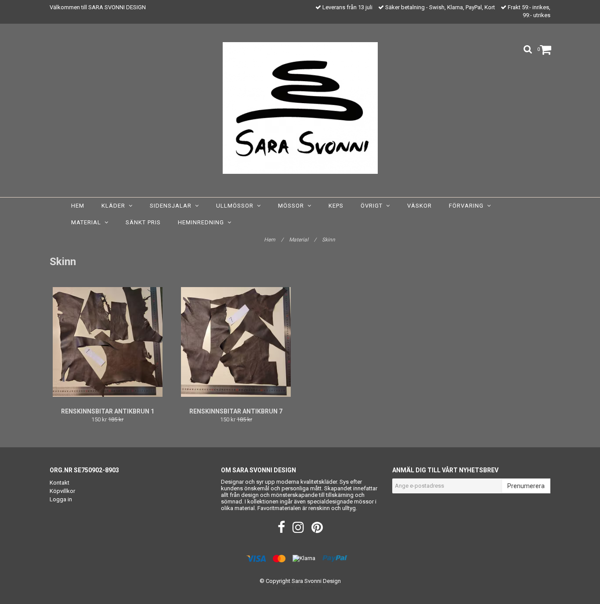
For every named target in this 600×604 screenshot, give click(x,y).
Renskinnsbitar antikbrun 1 (107, 411)
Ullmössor (236, 205)
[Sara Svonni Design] (300, 108)
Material (88, 222)
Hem (77, 205)
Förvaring (468, 205)
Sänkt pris (143, 222)
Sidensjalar (172, 205)
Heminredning (203, 222)
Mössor (292, 205)
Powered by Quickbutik (300, 588)
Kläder (115, 205)
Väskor (419, 205)
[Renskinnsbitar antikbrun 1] (108, 342)
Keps (336, 205)
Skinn (329, 240)
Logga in (61, 499)
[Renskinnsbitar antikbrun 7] (236, 342)
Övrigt (373, 205)
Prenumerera (526, 485)
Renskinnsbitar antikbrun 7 (235, 411)
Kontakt (59, 482)
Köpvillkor (62, 491)
